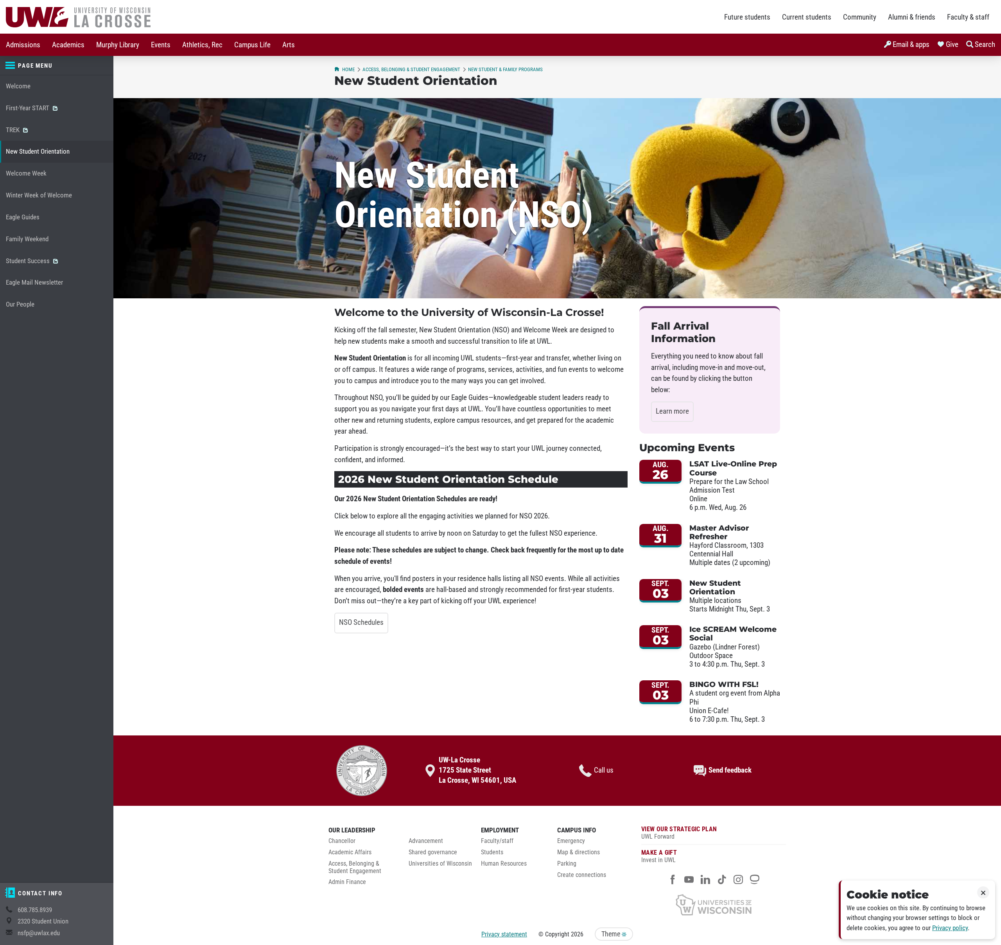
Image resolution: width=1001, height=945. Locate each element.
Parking (566, 863)
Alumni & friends (911, 17)
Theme (611, 934)
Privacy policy (950, 928)
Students (492, 852)
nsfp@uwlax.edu (39, 933)
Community (859, 17)
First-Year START (28, 108)
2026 (577, 934)
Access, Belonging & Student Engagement (411, 69)
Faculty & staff (968, 17)
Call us (604, 770)
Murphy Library (117, 45)
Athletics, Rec (202, 45)
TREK (13, 130)
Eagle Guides (22, 217)
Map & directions (578, 852)
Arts (288, 45)
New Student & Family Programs (505, 69)
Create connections (581, 875)
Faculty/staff (497, 841)
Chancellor (341, 841)
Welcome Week (26, 173)
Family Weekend (27, 239)
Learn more (672, 411)
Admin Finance (347, 882)
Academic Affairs (349, 852)
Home (348, 69)
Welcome (18, 86)
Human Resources (504, 863)
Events (160, 45)
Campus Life (252, 45)
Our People (20, 304)
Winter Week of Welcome (39, 195)
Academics (68, 45)
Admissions (23, 45)
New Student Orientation (38, 151)
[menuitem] (23, 45)
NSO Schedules (361, 622)
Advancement (426, 841)
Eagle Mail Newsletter (34, 282)
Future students (747, 17)
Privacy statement (504, 934)
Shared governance (433, 852)
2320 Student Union (43, 921)
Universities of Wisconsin (440, 863)
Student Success (28, 261)
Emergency (571, 841)
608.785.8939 (35, 910)
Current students (806, 17)
